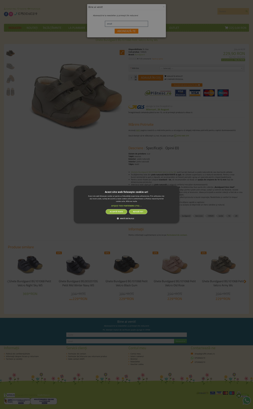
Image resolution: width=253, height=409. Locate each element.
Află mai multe (131, 201)
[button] (126, 206)
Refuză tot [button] (138, 211)
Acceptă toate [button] (116, 211)
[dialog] (126, 204)
